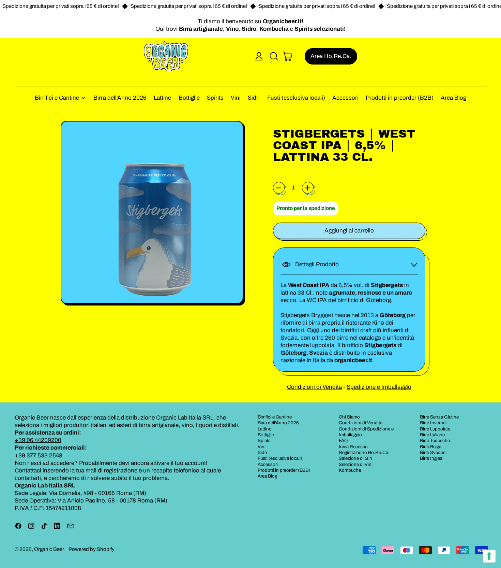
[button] (274, 56)
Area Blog (453, 98)
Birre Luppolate (435, 428)
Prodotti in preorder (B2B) (400, 98)
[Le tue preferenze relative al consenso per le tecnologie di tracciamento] (489, 556)
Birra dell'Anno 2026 (120, 98)
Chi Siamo (349, 417)
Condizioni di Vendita (314, 387)
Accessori (345, 98)
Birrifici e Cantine (275, 417)
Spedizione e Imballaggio (379, 387)
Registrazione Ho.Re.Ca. (364, 452)
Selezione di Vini (356, 464)
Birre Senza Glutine (439, 417)
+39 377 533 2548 (38, 455)
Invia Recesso (353, 446)
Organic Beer (48, 549)
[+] (308, 188)
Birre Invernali (433, 422)
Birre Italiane (432, 434)
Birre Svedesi (433, 452)
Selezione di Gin (355, 458)
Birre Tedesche (435, 440)
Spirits (215, 98)
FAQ (343, 440)
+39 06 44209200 (38, 440)
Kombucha (350, 470)
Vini (236, 98)
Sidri (254, 98)
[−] (279, 188)
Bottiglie (189, 98)
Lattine (162, 98)
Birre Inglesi (431, 458)
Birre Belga (430, 446)
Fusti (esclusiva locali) (296, 98)
